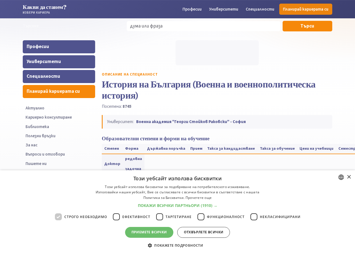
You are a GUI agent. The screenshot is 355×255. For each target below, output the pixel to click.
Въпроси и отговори (45, 154)
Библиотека (37, 127)
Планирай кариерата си (305, 9)
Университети (223, 9)
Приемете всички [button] (149, 232)
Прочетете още (199, 197)
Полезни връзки (40, 136)
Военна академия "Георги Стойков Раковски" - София (191, 122)
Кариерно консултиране (49, 117)
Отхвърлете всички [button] (204, 232)
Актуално (35, 108)
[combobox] (341, 177)
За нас (31, 145)
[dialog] (177, 212)
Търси (307, 26)
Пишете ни (36, 164)
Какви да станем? (45, 9)
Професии (192, 9)
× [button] (349, 177)
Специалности (260, 9)
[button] (177, 205)
